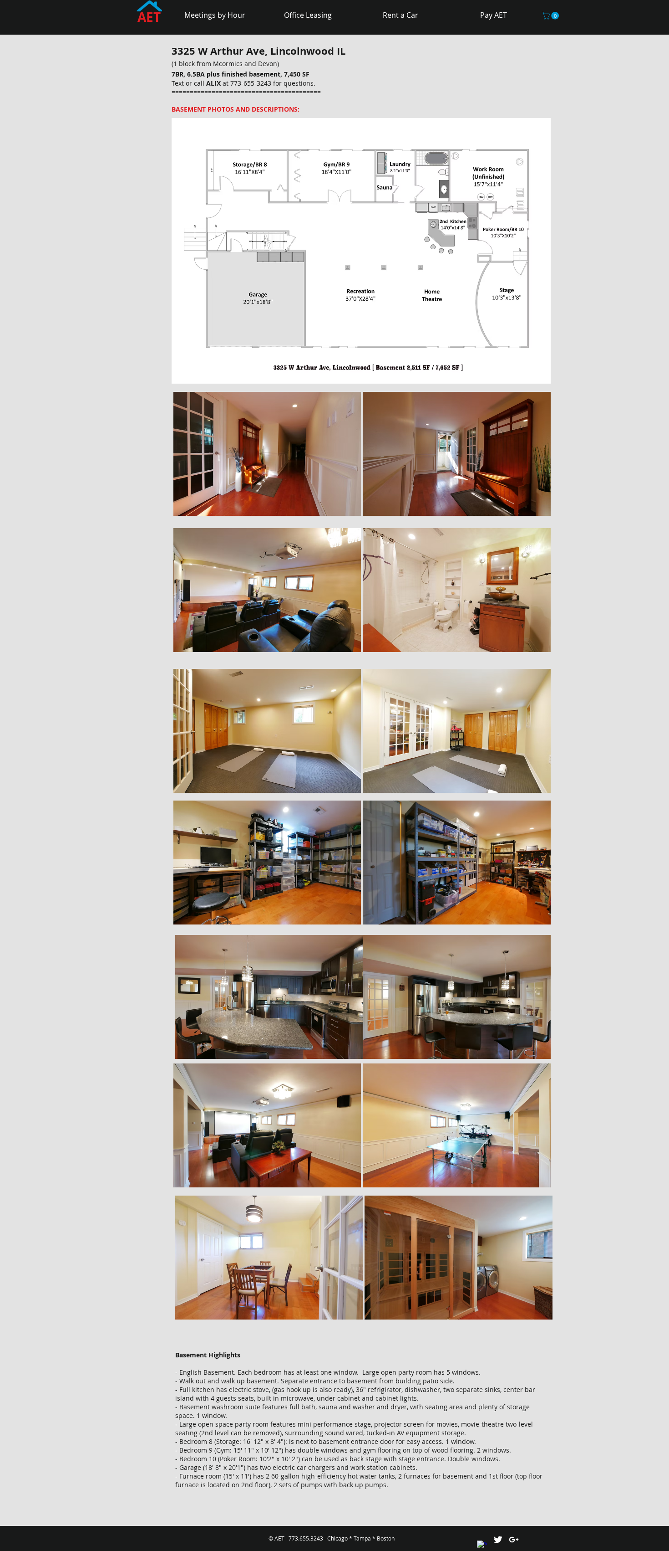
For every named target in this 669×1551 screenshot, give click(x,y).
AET (149, 17)
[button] (551, 16)
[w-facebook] (482, 1546)
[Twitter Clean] (498, 1540)
